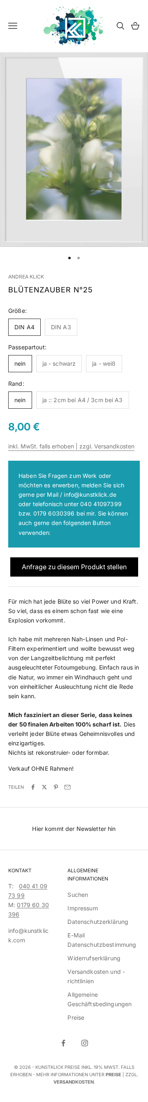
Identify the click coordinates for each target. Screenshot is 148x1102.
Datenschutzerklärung (97, 921)
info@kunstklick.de (90, 494)
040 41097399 (101, 503)
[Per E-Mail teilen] (67, 787)
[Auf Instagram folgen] (85, 1043)
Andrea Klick (26, 277)
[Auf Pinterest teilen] (56, 787)
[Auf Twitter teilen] (44, 787)
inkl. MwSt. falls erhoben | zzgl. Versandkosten (71, 446)
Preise (75, 1017)
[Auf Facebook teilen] (33, 787)
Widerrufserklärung (93, 958)
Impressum (82, 908)
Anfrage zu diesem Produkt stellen (74, 567)
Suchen (77, 894)
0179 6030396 (54, 513)
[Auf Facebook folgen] (63, 1043)
